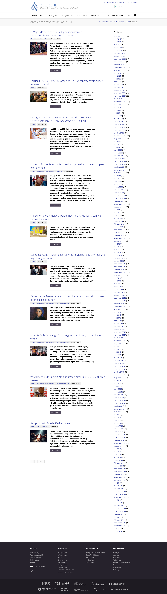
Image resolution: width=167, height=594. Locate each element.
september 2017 (120, 341)
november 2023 (120, 130)
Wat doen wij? (82, 15)
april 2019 (118, 286)
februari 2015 (119, 429)
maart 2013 (118, 486)
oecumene (59, 171)
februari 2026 (119, 53)
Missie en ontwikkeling (122, 562)
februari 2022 (119, 190)
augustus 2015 (119, 412)
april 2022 (118, 184)
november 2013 (120, 471)
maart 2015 (118, 426)
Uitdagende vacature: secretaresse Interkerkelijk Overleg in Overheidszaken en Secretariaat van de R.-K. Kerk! (64, 119)
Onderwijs (117, 565)
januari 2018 (119, 329)
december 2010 (120, 523)
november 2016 (120, 369)
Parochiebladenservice (62, 303)
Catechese (117, 560)
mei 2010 (117, 528)
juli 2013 (117, 483)
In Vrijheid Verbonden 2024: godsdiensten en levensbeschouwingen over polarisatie (56, 33)
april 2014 (118, 457)
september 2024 (120, 102)
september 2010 (120, 525)
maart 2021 (118, 221)
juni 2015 (117, 417)
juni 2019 (117, 281)
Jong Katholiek (117, 15)
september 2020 (120, 238)
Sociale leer (90, 560)
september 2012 (120, 497)
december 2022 (120, 161)
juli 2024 (117, 107)
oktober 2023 (119, 133)
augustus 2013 (119, 480)
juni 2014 (117, 451)
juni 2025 (117, 76)
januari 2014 (119, 466)
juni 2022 (117, 178)
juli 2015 (117, 415)
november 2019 (120, 267)
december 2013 (120, 469)
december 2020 (120, 230)
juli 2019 (117, 278)
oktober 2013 (119, 474)
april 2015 (118, 423)
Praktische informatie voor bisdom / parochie (119, 2)
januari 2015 (119, 432)
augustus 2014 (119, 446)
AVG (128, 15)
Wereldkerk (62, 555)
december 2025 (120, 59)
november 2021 (120, 198)
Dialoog (116, 570)
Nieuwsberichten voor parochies (45, 171)
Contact (106, 15)
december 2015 (120, 400)
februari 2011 (119, 520)
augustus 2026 (119, 36)
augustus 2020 (119, 241)
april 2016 (118, 389)
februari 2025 (119, 87)
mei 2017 (117, 352)
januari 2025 (119, 90)
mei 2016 (117, 386)
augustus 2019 (119, 275)
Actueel (33, 39)
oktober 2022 (119, 167)
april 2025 (118, 82)
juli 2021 (117, 210)
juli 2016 (117, 380)
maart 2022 (118, 187)
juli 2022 (117, 175)
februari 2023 (119, 156)
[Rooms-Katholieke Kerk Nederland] (54, 6)
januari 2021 (119, 227)
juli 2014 (117, 449)
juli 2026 (117, 39)
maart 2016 (118, 392)
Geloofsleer (90, 557)
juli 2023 (117, 141)
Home (34, 15)
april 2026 (118, 47)
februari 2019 (119, 292)
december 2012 (120, 491)
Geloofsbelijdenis (92, 555)
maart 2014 (118, 460)
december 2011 (120, 508)
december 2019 (120, 264)
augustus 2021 (119, 207)
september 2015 (120, 409)
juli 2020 (117, 244)
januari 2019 (119, 295)
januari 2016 (119, 397)
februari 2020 (119, 258)
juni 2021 (117, 212)
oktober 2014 (119, 440)
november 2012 (120, 494)
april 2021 (118, 218)
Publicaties (95, 15)
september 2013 (120, 477)
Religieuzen (62, 565)
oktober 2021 (119, 201)
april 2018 (118, 321)
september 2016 (120, 375)
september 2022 (120, 170)
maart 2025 (118, 84)
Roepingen (90, 562)
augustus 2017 (119, 343)
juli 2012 (117, 500)
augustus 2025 (119, 70)
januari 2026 (119, 56)
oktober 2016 (119, 372)
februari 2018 (119, 326)
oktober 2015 (119, 406)
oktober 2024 (119, 99)
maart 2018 (118, 323)
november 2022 (120, 164)
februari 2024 (119, 121)
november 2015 (120, 403)
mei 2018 (117, 318)
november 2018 (120, 301)
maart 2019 (118, 289)
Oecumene (117, 567)
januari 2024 (119, 124)
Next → (41, 461)
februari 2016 (119, 395)
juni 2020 (117, 247)
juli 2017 (117, 346)
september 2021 (120, 204)
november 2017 (120, 335)
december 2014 (120, 434)
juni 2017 (117, 349)
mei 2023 (117, 147)
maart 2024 (118, 119)
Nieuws (43, 15)
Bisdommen (62, 560)
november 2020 (120, 232)
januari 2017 (119, 363)
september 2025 (120, 67)
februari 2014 (119, 463)
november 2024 (120, 96)
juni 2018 (117, 315)
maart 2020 (118, 255)
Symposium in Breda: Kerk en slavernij (52, 423)
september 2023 (120, 136)
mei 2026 (117, 45)
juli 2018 (117, 312)
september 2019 (120, 272)
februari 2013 (119, 489)
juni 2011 (117, 517)
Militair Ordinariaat (65, 572)
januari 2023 (119, 158)
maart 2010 (118, 531)
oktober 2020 (119, 235)
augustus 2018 (119, 309)
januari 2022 (119, 193)
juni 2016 (117, 383)
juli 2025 (117, 73)
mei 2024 (117, 113)
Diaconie (116, 557)
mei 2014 (117, 454)
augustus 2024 (119, 104)
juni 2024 (117, 110)
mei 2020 (117, 249)
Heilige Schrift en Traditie (95, 552)
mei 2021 (117, 215)
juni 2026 (117, 42)
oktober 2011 (119, 514)
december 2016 (120, 366)
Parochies (61, 562)
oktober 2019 (119, 269)
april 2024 (118, 116)
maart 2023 (118, 153)
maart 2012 (118, 503)
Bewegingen (62, 567)
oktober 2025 (119, 64)
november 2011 (120, 511)
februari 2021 (119, 224)
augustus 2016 (119, 377)
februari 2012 (119, 506)
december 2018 (120, 298)
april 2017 (118, 355)
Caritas (38, 427)
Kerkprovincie (63, 552)
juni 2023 (117, 144)
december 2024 (120, 93)
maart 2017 (118, 358)
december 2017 (120, 332)
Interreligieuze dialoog (42, 39)
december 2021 (120, 195)
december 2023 (120, 127)
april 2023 (118, 150)
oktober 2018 (119, 303)
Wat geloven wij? (67, 15)
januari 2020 (119, 261)
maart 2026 (118, 50)
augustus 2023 (119, 138)
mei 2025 (117, 79)
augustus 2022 (119, 173)
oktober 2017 (119, 338)
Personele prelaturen (66, 570)
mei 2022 (117, 181)
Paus (60, 557)
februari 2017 (119, 360)
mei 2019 (117, 284)
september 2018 (120, 306)
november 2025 (120, 62)
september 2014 (120, 443)
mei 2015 (117, 420)
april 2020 (118, 252)
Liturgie (116, 552)
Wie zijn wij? (53, 15)
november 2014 (120, 437)
